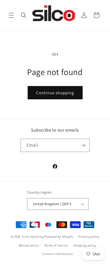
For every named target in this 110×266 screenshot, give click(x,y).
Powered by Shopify (58, 237)
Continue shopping (55, 92)
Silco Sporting (32, 237)
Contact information (57, 254)
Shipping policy (84, 245)
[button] (11, 15)
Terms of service (56, 245)
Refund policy (29, 245)
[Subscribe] (83, 145)
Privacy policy (88, 237)
